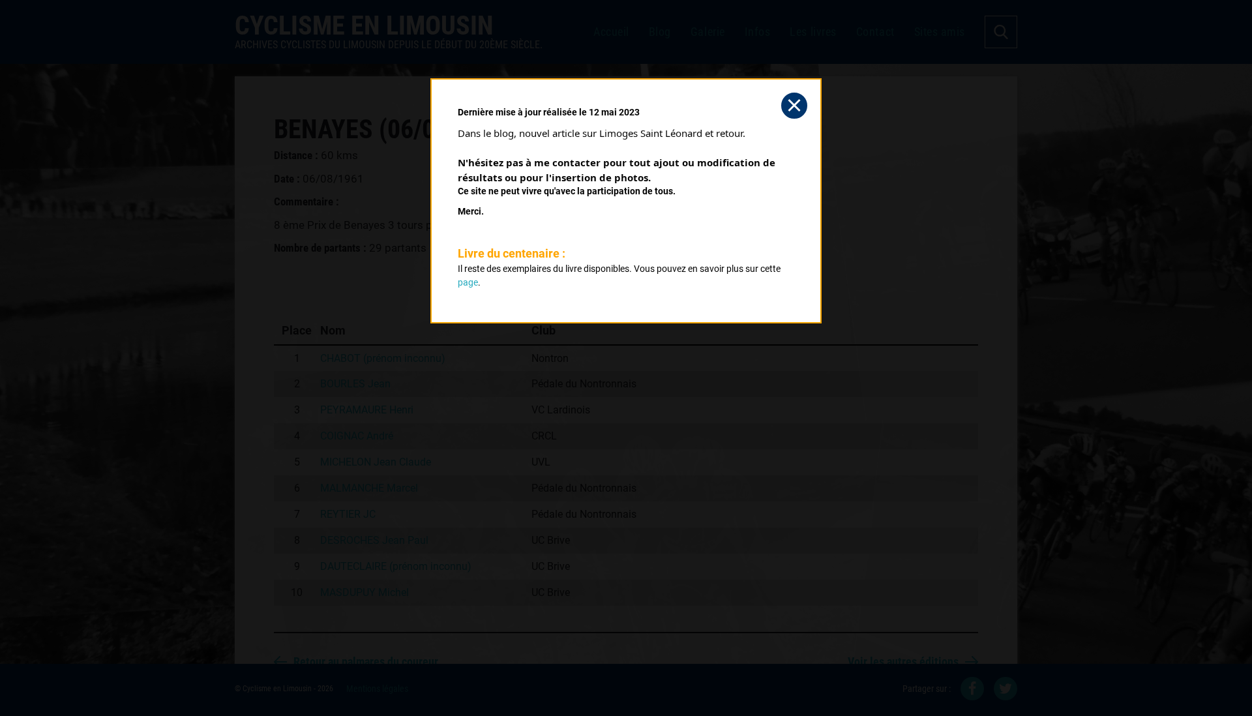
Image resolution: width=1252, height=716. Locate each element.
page (468, 282)
